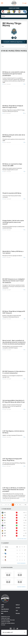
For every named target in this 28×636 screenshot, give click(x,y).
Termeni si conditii (5, 621)
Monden (18, 613)
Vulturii (18, 604)
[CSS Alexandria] (14, 11)
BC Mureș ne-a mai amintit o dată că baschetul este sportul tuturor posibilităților (14, 73)
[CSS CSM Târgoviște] (19, 11)
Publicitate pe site (5, 616)
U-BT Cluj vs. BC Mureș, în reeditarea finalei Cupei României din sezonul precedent (14, 489)
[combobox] (14, 16)
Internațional (4, 611)
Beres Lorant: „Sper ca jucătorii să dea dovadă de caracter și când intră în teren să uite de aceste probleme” (14, 342)
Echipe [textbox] (3, 16)
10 (20, 504)
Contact (3, 625)
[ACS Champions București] (3, 11)
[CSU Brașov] (24, 11)
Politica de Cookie (5, 618)
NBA (2, 613)
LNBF (2, 607)
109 (25, 504)
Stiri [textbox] (3, 46)
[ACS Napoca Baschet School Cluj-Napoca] (8, 11)
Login (25, 3)
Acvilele (18, 607)
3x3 (17, 610)
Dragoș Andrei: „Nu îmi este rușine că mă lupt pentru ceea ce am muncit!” (13, 222)
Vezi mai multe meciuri (22, 538)
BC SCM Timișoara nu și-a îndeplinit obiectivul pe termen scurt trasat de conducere (14, 280)
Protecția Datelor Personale (8, 620)
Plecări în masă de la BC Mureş (12, 193)
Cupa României (5, 609)
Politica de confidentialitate (8, 623)
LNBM (2, 604)
